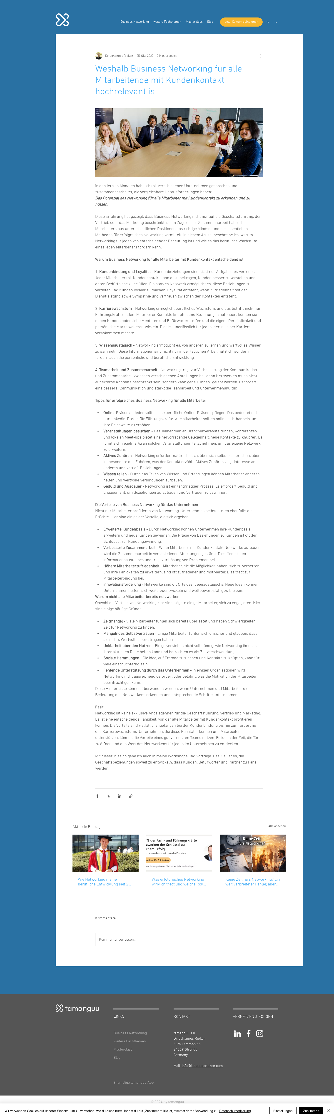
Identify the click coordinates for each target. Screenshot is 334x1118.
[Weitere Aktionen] (260, 56)
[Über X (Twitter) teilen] (108, 796)
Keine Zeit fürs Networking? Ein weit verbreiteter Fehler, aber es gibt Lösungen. (252, 882)
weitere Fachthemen (130, 1041)
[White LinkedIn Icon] (237, 1033)
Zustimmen (311, 1110)
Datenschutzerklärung (235, 1110)
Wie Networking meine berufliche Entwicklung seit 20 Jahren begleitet (104, 882)
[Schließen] (328, 1110)
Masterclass (123, 1049)
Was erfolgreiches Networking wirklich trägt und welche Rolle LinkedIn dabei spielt (178, 882)
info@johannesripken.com (202, 1066)
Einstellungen (283, 1110)
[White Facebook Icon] (248, 1033)
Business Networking (130, 1033)
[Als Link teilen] (131, 796)
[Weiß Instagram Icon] (259, 1033)
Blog (117, 1058)
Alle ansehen (277, 826)
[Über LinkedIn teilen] (119, 796)
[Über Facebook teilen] (97, 796)
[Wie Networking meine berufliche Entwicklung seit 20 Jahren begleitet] (105, 853)
